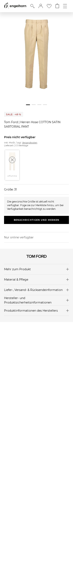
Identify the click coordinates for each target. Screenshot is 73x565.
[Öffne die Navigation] (65, 6)
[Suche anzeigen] (32, 6)
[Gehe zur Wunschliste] (49, 6)
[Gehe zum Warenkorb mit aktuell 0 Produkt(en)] (57, 6)
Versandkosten (29, 142)
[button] (40, 6)
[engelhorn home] (15, 6)
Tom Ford (11, 122)
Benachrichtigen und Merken (36, 219)
